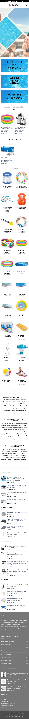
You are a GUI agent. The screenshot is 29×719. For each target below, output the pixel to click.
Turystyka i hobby (6, 663)
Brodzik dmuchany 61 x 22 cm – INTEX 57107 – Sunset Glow (7, 130)
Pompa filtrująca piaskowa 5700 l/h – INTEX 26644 (20, 130)
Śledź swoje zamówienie (8, 703)
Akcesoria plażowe (6, 644)
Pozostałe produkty (6, 660)
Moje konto (4, 701)
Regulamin (4, 707)
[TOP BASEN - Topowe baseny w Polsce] (14, 5)
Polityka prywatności (7, 705)
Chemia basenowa (6, 654)
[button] (2, 5)
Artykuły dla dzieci (6, 648)
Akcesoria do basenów (7, 641)
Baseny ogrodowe (6, 651)
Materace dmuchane (7, 657)
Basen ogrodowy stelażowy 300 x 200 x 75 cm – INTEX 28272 (7, 160)
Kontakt (3, 699)
